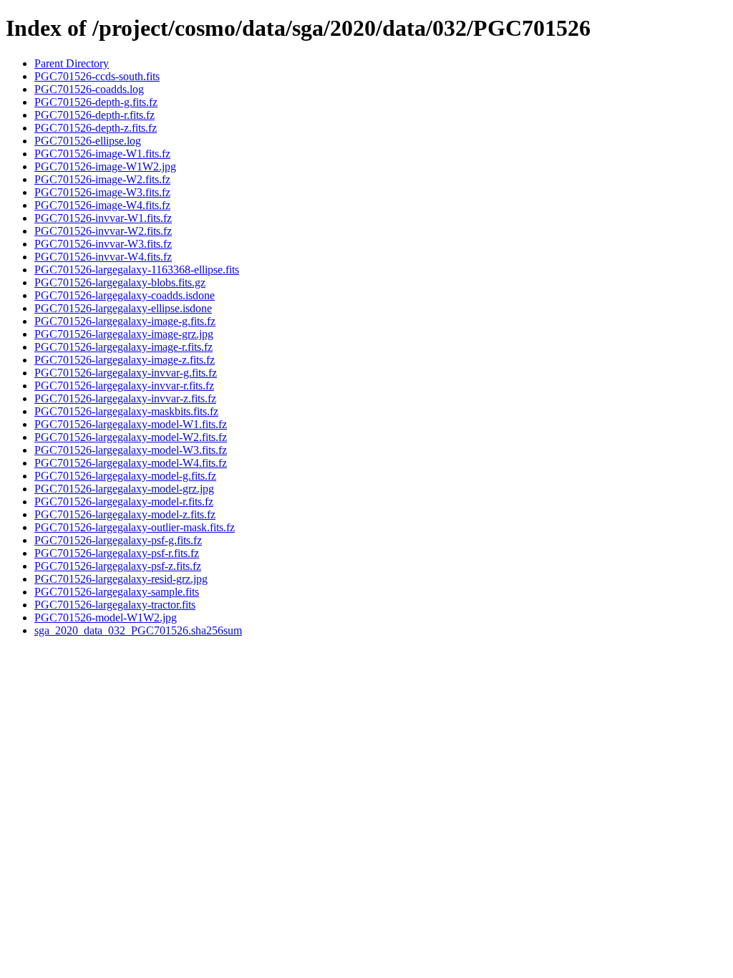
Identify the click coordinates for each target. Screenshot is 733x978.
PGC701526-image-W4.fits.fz (102, 205)
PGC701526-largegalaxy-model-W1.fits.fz (130, 424)
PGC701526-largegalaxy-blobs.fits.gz (119, 282)
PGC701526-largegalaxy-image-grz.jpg (123, 334)
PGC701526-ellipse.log (87, 141)
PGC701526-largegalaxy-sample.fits (116, 592)
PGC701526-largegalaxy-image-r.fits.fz (123, 347)
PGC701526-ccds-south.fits (97, 76)
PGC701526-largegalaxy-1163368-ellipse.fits (136, 269)
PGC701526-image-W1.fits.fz (102, 153)
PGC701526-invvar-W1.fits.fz (103, 218)
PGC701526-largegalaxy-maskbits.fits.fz (126, 411)
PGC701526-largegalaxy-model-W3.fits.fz (130, 450)
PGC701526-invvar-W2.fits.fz (103, 231)
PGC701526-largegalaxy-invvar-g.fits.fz (125, 373)
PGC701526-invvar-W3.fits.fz (103, 244)
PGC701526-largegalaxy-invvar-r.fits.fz (124, 385)
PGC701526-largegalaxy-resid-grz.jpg (121, 579)
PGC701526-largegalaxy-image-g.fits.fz (124, 321)
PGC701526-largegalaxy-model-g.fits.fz (125, 476)
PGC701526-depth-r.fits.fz (94, 115)
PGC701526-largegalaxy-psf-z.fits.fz (117, 566)
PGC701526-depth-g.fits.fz (95, 102)
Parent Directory (71, 63)
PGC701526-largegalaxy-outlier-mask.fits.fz (134, 527)
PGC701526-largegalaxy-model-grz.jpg (124, 489)
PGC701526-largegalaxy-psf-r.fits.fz (116, 553)
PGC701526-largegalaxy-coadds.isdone (124, 295)
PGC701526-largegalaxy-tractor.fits (114, 605)
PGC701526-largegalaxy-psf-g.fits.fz (118, 540)
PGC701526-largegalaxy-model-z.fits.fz (124, 514)
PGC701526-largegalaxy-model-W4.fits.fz (130, 463)
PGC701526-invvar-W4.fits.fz (103, 257)
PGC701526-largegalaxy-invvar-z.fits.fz (125, 398)
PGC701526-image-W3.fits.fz (102, 192)
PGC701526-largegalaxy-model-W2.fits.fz (130, 437)
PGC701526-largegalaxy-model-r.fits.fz (123, 501)
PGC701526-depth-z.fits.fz (95, 128)
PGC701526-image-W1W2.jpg (105, 166)
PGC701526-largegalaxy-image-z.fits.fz (124, 360)
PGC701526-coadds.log (89, 89)
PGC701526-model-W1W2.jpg (105, 617)
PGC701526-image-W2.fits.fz (102, 179)
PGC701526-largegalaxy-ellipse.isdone (123, 308)
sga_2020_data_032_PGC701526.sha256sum (138, 630)
